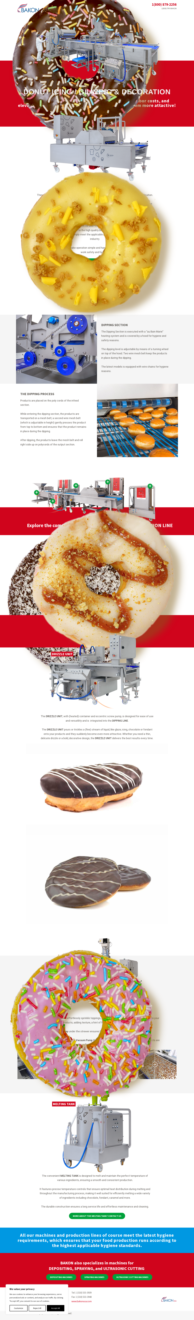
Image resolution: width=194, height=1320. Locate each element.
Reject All (37, 1308)
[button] (61, 1277)
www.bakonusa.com (81, 1301)
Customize (18, 1308)
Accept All (55, 1308)
